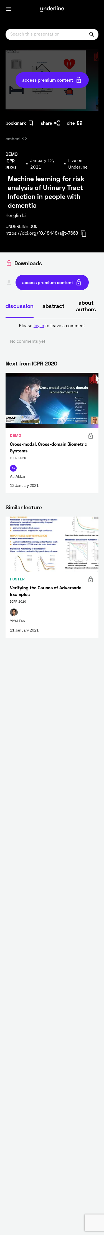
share (46, 123)
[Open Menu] (9, 9)
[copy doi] (86, 233)
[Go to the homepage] (52, 9)
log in (39, 326)
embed (13, 138)
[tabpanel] (52, 333)
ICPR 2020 (44, 363)
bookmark (16, 123)
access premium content (47, 79)
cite (71, 123)
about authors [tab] (86, 305)
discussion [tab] (20, 305)
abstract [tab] (53, 305)
